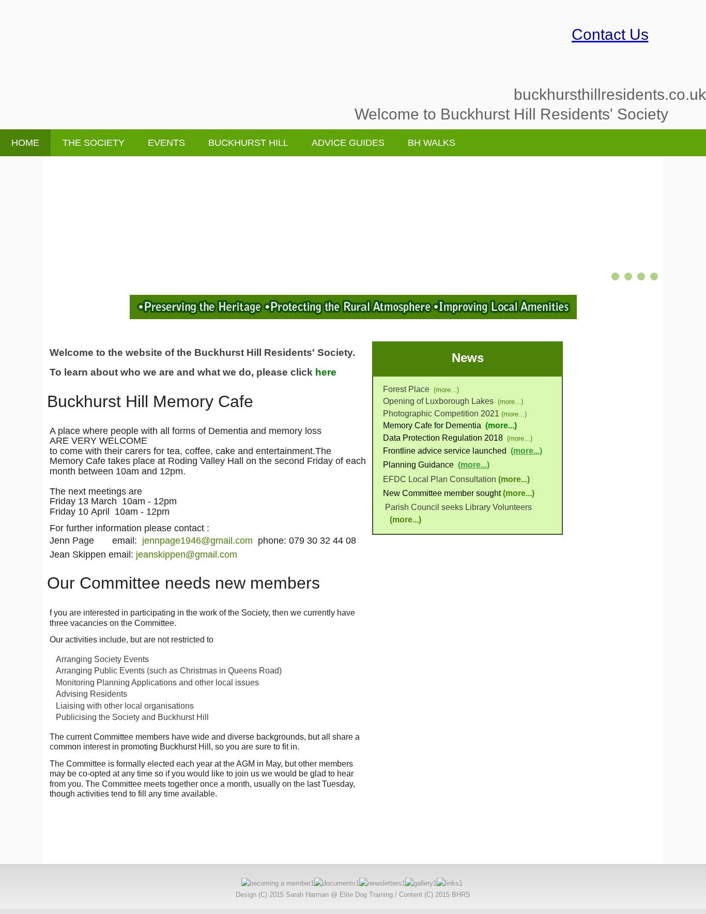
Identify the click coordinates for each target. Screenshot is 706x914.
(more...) (446, 390)
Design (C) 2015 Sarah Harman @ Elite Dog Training (314, 894)
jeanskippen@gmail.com (186, 554)
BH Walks (431, 143)
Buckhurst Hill (248, 143)
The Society (94, 143)
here (325, 372)
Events (166, 143)
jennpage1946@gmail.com (197, 540)
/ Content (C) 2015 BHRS (432, 894)
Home (25, 143)
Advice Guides (348, 143)
